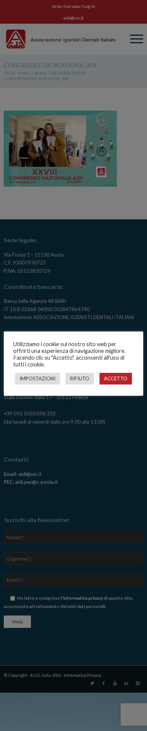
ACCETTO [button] (115, 378)
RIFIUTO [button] (79, 378)
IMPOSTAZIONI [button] (37, 378)
